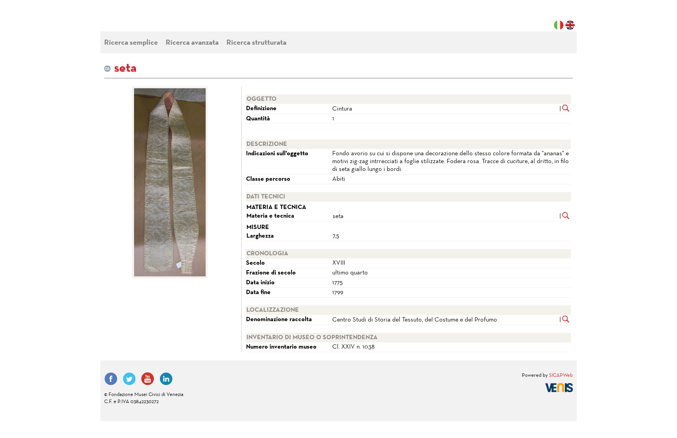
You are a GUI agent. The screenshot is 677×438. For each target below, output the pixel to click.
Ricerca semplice (131, 43)
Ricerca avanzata (192, 43)
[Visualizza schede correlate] (566, 109)
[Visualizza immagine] (169, 182)
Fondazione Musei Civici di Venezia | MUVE (136, 19)
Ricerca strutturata (256, 43)
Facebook (111, 378)
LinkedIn (166, 378)
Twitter (129, 378)
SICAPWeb (561, 375)
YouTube (147, 378)
